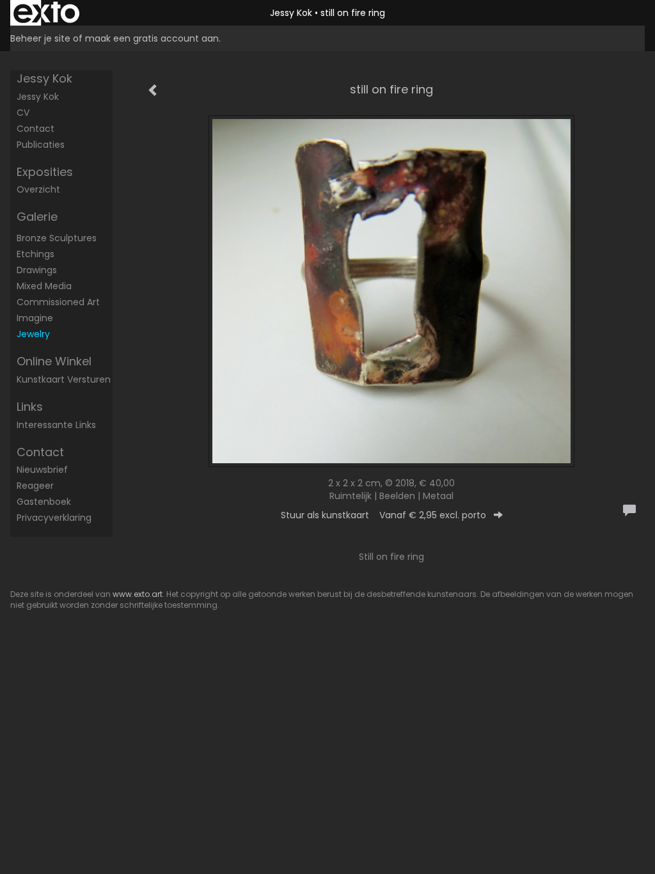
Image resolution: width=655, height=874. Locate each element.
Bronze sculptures (57, 238)
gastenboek (44, 501)
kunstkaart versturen (64, 379)
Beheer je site (40, 38)
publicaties (41, 144)
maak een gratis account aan (152, 38)
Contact (35, 128)
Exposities (45, 172)
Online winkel (54, 361)
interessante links (56, 424)
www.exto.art (137, 594)
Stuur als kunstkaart (383, 515)
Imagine (35, 318)
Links (30, 407)
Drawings (37, 270)
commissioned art (58, 302)
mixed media (44, 286)
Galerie (37, 217)
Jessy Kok (291, 12)
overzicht (38, 189)
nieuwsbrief (42, 469)
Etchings (35, 254)
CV (23, 112)
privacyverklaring (54, 517)
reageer (35, 485)
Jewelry (33, 334)
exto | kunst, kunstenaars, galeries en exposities (46, 13)
